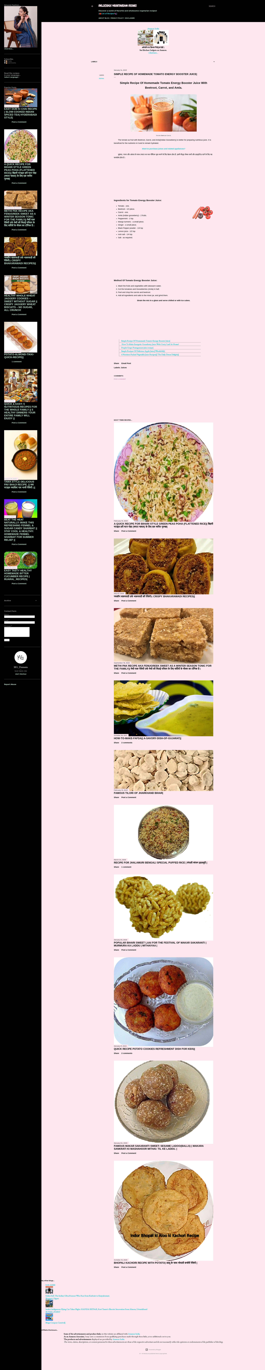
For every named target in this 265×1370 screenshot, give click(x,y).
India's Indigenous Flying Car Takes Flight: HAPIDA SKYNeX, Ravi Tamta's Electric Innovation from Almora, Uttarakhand (96, 1309)
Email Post (126, 363)
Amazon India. (119, 1339)
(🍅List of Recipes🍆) (108, 14)
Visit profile (20, 674)
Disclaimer (130, 18)
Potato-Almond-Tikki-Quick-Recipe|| (19, 356)
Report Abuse (10, 684)
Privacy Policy (117, 18)
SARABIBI (50, 1285)
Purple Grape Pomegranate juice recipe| (137, 347)
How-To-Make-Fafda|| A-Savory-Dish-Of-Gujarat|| (147, 738)
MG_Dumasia (21, 667)
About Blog (104, 18)
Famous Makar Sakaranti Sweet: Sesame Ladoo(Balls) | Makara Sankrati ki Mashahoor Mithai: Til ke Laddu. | (159, 1147)
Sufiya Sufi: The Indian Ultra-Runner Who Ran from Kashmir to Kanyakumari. (78, 1295)
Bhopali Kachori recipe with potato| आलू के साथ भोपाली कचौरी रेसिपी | (155, 1262)
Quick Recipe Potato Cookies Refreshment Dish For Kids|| (154, 1048)
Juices (101, 78)
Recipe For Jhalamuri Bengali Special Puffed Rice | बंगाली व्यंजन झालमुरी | (160, 862)
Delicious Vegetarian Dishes (118, 6)
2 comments (126, 743)
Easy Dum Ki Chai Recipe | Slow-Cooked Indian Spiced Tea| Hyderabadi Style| (20, 113)
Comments (11, 63)
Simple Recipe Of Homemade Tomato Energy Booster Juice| (145, 340)
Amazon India (134, 1333)
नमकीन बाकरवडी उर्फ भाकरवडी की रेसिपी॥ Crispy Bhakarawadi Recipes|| (154, 596)
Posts (9, 61)
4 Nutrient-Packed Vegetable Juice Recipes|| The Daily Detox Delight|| (150, 354)
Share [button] (101, 70)
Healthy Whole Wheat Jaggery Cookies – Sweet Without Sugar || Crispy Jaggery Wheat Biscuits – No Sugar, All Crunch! (20, 302)
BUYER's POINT (53, 1312)
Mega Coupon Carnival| (55, 1322)
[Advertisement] (163, 178)
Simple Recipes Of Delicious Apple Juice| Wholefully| (143, 351)
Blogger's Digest (52, 1298)
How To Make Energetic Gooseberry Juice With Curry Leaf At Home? (150, 344)
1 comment (126, 867)
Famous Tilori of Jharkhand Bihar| (138, 793)
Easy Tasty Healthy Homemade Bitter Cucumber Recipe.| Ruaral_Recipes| (18, 575)
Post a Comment (120, 379)
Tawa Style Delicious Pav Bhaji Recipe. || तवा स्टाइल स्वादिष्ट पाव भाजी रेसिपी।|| (19, 484)
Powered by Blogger (155, 1349)
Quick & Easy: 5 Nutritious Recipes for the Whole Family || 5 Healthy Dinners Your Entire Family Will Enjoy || (20, 411)
